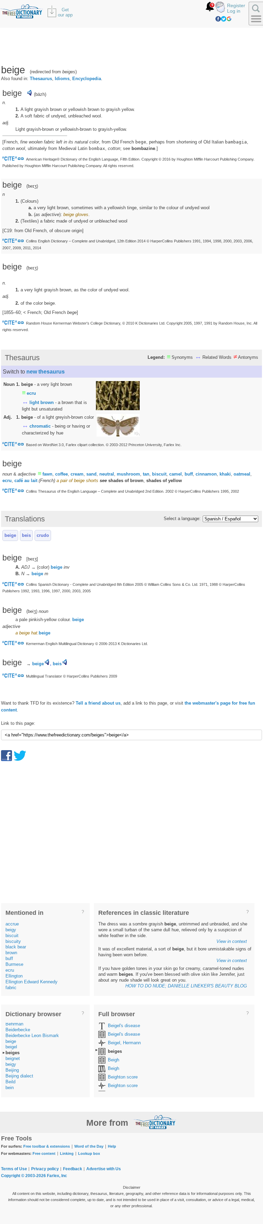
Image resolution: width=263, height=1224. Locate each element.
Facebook (218, 19)
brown (11, 952)
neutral (106, 474)
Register (236, 5)
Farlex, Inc (57, 1175)
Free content (44, 1153)
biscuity (13, 941)
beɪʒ (32, 186)
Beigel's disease (124, 1025)
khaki (225, 474)
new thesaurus (45, 372)
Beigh (113, 1059)
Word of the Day (88, 1146)
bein (9, 1087)
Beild (10, 1081)
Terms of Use (14, 1168)
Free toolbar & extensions (46, 1146)
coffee (61, 474)
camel (175, 474)
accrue (12, 923)
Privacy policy (45, 1168)
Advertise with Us (103, 1168)
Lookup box (89, 1153)
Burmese (14, 964)
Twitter (223, 19)
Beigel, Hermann (124, 1042)
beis (26, 535)
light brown (41, 402)
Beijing (12, 1070)
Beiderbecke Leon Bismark (32, 1035)
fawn (47, 474)
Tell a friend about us (98, 703)
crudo (43, 535)
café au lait (25, 480)
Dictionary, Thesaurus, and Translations (155, 1122)
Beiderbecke (17, 1029)
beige (10, 535)
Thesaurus (41, 78)
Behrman (14, 1023)
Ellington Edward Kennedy (31, 981)
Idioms (62, 78)
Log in (233, 11)
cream (77, 474)
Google (229, 19)
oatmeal (242, 474)
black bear (15, 946)
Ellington (14, 976)
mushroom (128, 474)
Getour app (65, 12)
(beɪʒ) (32, 267)
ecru (31, 393)
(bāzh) (40, 94)
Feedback (72, 1168)
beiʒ (32, 611)
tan (146, 474)
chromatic (40, 426)
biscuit (159, 474)
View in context (231, 941)
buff (189, 474)
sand (91, 474)
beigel (11, 1046)
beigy (10, 929)
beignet (12, 1058)
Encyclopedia (86, 78)
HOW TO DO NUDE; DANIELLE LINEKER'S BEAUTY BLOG (186, 985)
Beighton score (123, 1077)
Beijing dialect (19, 1075)
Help (112, 1146)
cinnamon (206, 474)
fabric (10, 987)
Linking (67, 1153)
